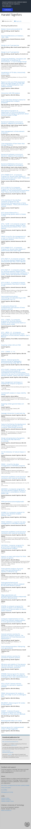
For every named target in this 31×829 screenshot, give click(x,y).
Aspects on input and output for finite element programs (13, 557)
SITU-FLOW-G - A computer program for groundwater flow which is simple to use (13, 284)
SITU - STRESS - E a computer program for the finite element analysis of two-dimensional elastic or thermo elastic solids (13, 322)
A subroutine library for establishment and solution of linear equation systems (13, 307)
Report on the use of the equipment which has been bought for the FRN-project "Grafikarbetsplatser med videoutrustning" (13, 84)
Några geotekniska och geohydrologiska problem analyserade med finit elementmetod (13, 596)
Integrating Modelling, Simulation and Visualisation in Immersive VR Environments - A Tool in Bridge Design (14, 60)
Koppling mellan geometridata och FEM (12, 404)
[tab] (7, 21)
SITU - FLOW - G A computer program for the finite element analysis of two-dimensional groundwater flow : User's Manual (13, 226)
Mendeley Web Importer (7, 752)
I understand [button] (7, 9)
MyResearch (14, 745)
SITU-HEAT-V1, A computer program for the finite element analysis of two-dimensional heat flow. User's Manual (13, 260)
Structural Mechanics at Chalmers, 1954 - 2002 (12, 36)
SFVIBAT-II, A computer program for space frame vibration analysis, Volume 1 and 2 (13, 513)
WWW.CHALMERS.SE (6, 810)
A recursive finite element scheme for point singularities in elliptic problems (13, 101)
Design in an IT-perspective (10, 45)
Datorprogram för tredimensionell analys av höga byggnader (12, 728)
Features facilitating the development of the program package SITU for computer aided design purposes (13, 425)
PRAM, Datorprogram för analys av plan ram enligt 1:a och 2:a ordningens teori (13, 694)
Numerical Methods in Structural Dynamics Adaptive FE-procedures (12, 164)
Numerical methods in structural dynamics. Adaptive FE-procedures (12, 122)
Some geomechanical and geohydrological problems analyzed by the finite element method (12, 584)
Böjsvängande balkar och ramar (11, 721)
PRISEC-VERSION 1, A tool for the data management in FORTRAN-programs (13, 522)
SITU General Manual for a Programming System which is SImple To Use (13, 214)
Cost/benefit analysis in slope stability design (13, 393)
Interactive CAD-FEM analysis (10, 93)
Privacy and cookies (6, 787)
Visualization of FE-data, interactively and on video (13, 73)
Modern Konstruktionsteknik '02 (11, 29)
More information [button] (6, 6)
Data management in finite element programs (12, 132)
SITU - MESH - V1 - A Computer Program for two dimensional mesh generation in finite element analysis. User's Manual (15, 334)
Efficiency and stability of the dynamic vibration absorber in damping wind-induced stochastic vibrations (13, 665)
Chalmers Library (5, 798)
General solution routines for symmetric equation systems (10, 656)
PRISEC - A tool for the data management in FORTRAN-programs (13, 465)
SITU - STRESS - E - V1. (8, 352)
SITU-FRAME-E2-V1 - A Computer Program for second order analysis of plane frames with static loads (13, 249)
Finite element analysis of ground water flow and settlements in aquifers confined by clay (12, 570)
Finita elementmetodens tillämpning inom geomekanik (13, 647)
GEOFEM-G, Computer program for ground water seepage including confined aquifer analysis (12, 546)
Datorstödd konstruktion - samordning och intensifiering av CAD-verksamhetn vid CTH (13, 297)
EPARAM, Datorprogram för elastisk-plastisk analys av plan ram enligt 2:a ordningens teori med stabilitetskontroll (14, 675)
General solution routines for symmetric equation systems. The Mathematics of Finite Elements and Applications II (13, 636)
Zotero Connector (6, 751)
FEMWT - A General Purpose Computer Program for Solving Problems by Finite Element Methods (13, 712)
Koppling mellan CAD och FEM (11, 345)
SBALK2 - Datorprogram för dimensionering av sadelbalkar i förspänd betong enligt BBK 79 (11, 361)
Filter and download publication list (10, 741)
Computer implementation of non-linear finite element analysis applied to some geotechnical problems (13, 620)
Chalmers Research (6, 799)
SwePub (10, 754)
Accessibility (4, 790)
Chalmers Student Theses (7, 801)
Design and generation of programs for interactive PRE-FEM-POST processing (13, 439)
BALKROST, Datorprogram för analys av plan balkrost (13, 703)
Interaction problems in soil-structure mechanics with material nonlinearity (13, 532)
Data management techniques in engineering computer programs (12, 382)
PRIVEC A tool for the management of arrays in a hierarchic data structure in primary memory (13, 238)
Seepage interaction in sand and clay (13, 413)
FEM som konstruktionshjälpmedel (12, 501)
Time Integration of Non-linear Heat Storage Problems (13, 144)
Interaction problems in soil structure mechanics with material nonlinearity (13, 477)
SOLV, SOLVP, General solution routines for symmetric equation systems (11, 685)
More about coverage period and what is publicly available (15, 785)
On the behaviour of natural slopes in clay (13, 452)
